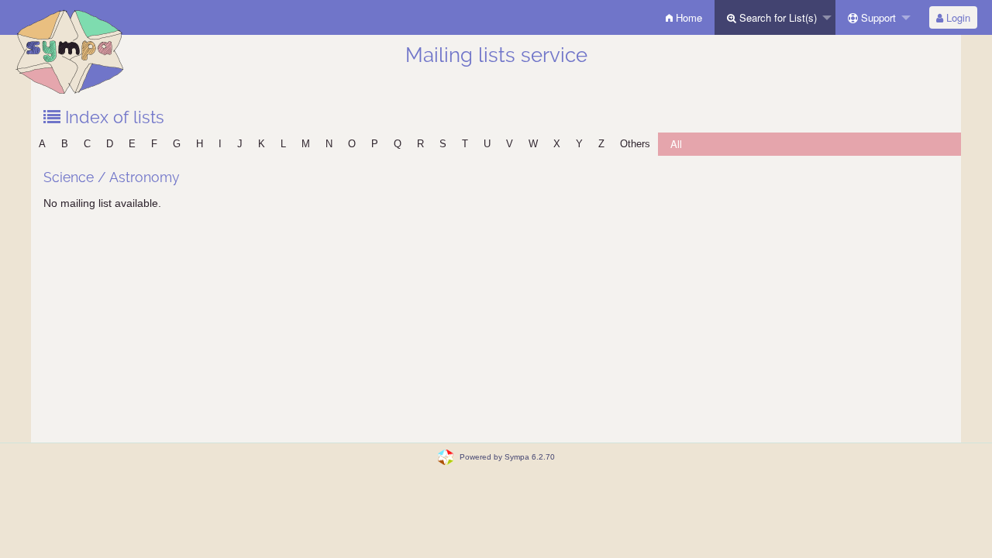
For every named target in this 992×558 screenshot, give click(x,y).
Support (877, 17)
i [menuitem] (220, 144)
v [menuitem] (509, 144)
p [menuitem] (374, 144)
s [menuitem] (442, 144)
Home (687, 17)
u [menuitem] (487, 144)
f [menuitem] (154, 144)
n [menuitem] (329, 144)
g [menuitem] (177, 144)
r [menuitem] (420, 144)
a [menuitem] (42, 144)
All (676, 143)
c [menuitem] (87, 144)
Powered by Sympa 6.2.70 (507, 457)
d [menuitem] (109, 144)
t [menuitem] (465, 144)
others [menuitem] (635, 144)
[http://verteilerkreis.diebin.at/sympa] (70, 50)
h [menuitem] (199, 144)
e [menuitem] (132, 144)
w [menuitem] (533, 144)
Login (956, 17)
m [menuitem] (305, 144)
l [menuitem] (283, 144)
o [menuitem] (352, 144)
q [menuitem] (397, 144)
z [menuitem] (601, 144)
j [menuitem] (240, 144)
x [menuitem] (556, 144)
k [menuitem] (261, 144)
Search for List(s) (776, 17)
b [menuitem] (64, 144)
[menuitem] (684, 17)
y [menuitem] (579, 144)
